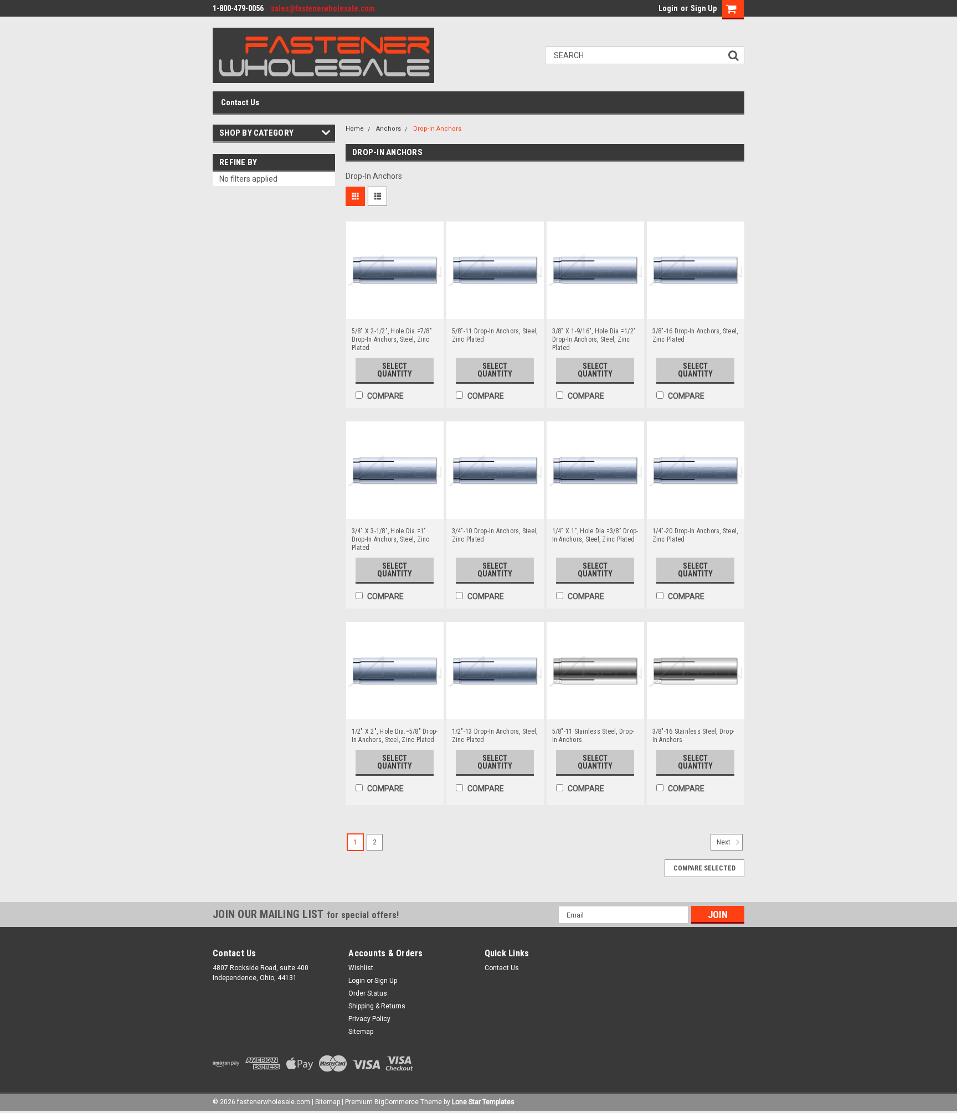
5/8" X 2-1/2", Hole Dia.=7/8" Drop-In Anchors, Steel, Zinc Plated (392, 339)
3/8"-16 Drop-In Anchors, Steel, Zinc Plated (695, 335)
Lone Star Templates (483, 1102)
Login (668, 8)
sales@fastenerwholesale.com (323, 8)
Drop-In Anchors (437, 128)
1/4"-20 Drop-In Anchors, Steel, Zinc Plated (695, 535)
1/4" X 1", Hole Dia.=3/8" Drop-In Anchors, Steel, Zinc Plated (595, 535)
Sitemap (360, 1031)
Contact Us (240, 102)
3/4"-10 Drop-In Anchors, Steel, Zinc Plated (495, 535)
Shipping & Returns (376, 1006)
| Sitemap (326, 1102)
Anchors (388, 128)
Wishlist (360, 968)
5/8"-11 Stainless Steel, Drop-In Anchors (593, 736)
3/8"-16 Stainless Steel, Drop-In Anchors (693, 736)
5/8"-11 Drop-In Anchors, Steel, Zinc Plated (495, 335)
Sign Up (704, 8)
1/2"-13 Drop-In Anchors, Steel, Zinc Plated (495, 736)
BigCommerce (396, 1102)
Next (724, 843)
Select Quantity (394, 370)
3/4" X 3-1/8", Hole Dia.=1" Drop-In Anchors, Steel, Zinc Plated (391, 539)
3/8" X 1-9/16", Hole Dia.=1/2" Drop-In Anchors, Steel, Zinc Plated (594, 339)
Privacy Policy (369, 1019)
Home (355, 128)
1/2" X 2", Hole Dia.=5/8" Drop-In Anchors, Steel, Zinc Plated (395, 736)
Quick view (395, 310)
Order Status (367, 993)
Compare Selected (704, 868)
